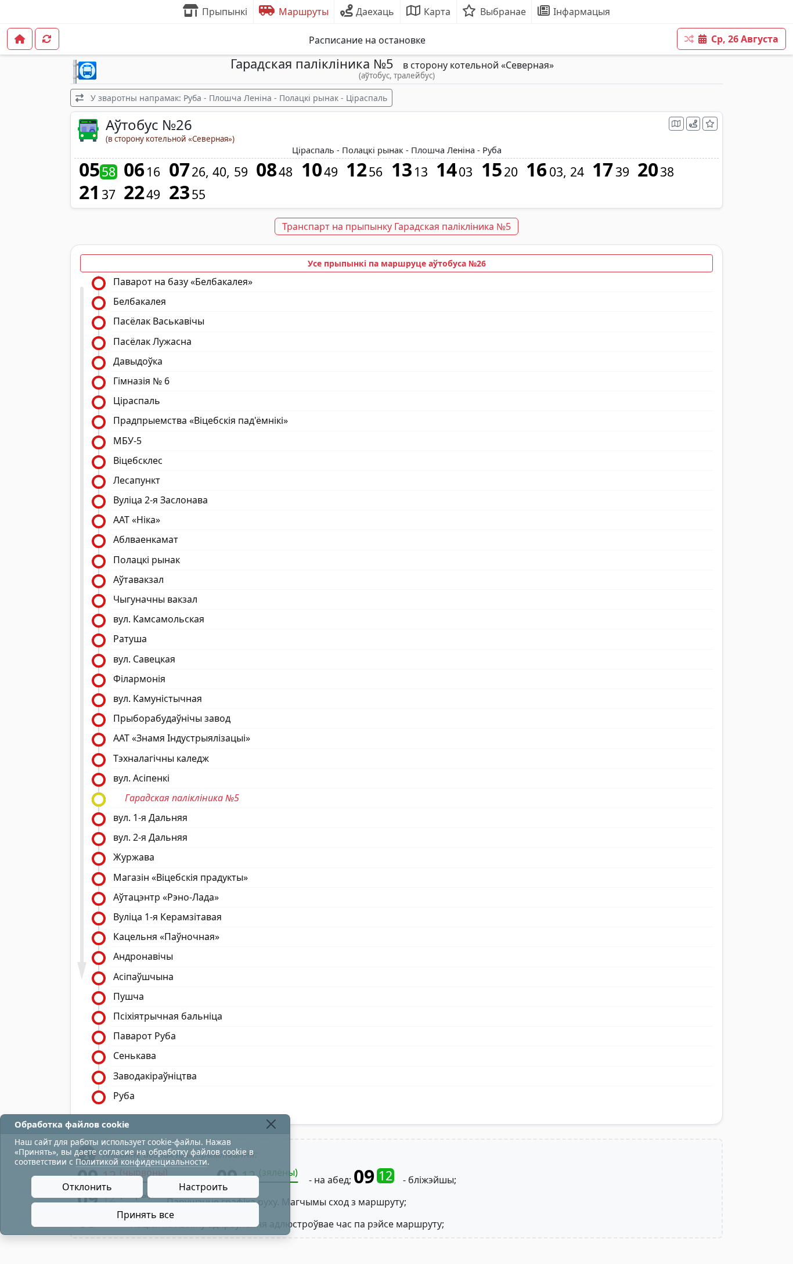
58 (109, 171)
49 (331, 171)
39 (622, 171)
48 (286, 171)
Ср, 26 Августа (744, 39)
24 (577, 171)
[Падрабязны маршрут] (693, 124)
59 (241, 171)
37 (109, 194)
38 (667, 171)
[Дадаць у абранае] (710, 124)
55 (199, 194)
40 (219, 171)
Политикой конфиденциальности (141, 1161)
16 (153, 171)
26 (199, 171)
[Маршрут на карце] (676, 124)
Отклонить (87, 1186)
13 (421, 171)
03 (466, 171)
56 (376, 171)
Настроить (203, 1186)
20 (511, 171)
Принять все (145, 1214)
